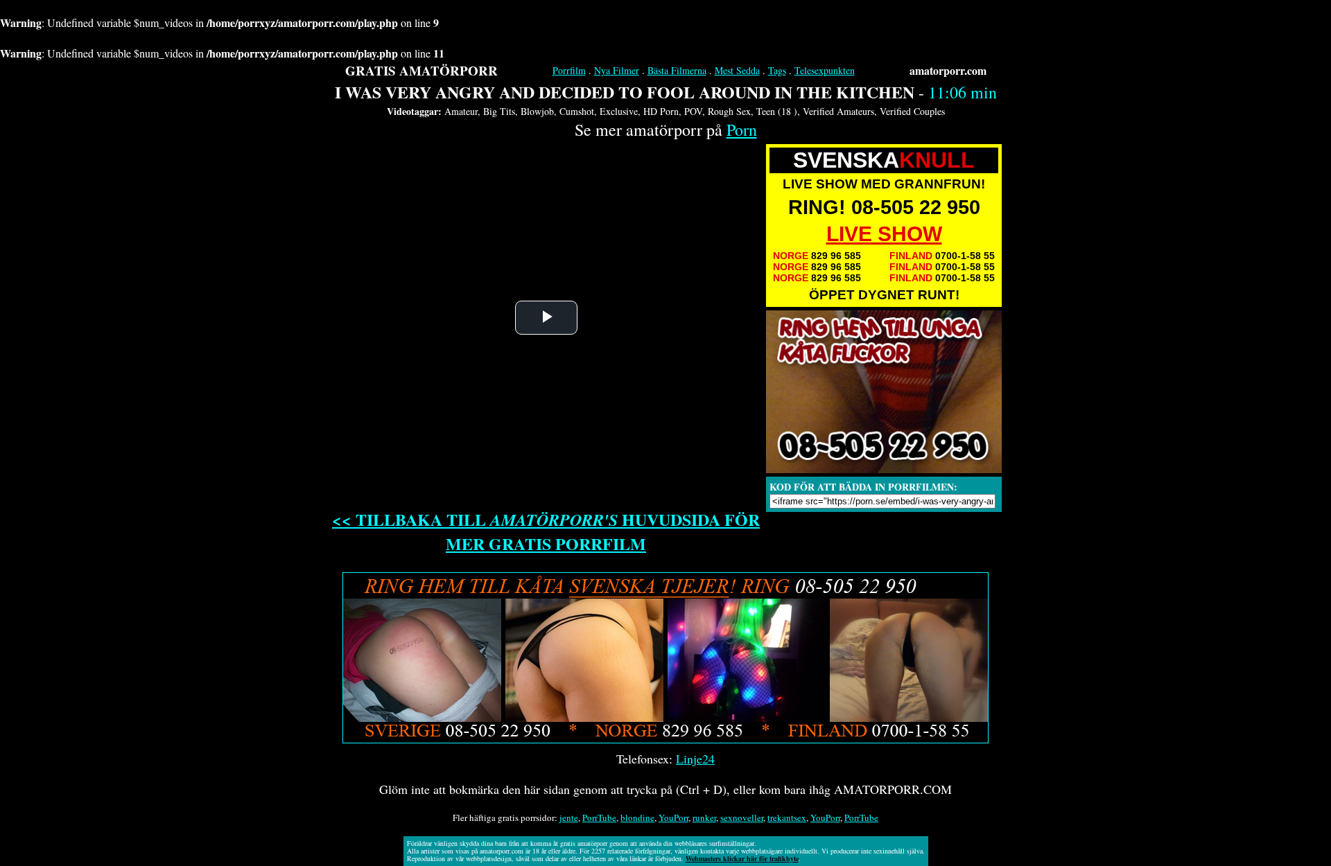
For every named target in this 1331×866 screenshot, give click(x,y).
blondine (637, 817)
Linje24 (695, 758)
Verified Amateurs (838, 111)
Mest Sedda (737, 70)
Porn (742, 129)
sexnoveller (741, 817)
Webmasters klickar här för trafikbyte (742, 858)
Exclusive (619, 111)
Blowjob (537, 111)
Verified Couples (912, 111)
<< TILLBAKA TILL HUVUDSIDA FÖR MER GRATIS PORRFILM (546, 531)
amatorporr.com (948, 70)
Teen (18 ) (776, 111)
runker (704, 817)
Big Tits (499, 111)
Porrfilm (569, 70)
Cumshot (576, 111)
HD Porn (661, 111)
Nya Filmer (616, 70)
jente (568, 817)
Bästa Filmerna (676, 70)
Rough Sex (729, 111)
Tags (777, 70)
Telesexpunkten (824, 70)
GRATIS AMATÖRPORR (421, 70)
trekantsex (786, 817)
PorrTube (599, 817)
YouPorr (673, 817)
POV (693, 111)
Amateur (461, 111)
